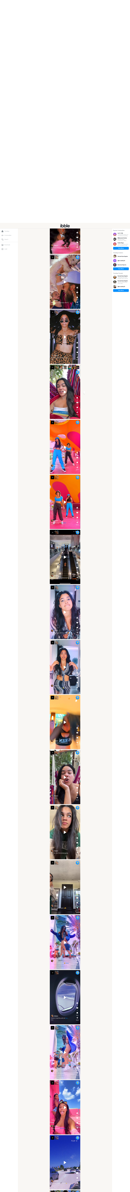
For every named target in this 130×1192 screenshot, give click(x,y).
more (52, 26)
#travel (65, 630)
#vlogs (67, 355)
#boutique (62, 520)
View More (121, 25)
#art (66, 410)
